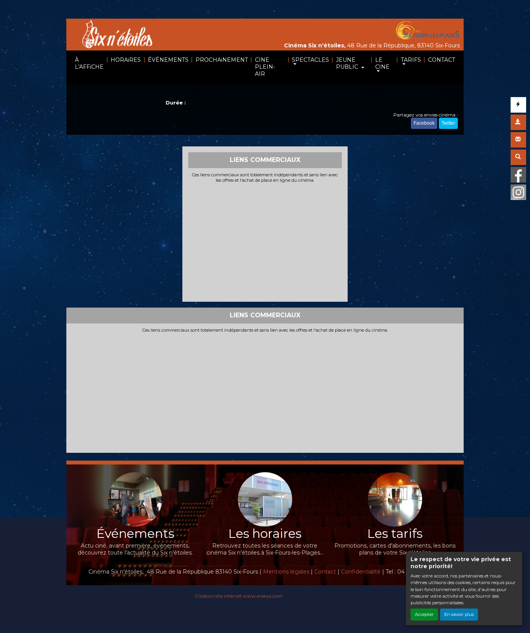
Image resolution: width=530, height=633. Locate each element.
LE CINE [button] (382, 63)
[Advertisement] (265, 241)
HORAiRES (126, 59)
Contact (325, 571)
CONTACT (441, 59)
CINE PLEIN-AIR (265, 66)
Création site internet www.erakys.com (238, 596)
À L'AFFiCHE (89, 63)
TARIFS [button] (411, 59)
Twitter (448, 123)
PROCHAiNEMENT (222, 59)
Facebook (424, 123)
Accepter (424, 614)
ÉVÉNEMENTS (168, 59)
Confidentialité (361, 571)
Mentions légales (286, 571)
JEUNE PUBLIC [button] (348, 63)
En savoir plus (459, 614)
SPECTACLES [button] (310, 59)
